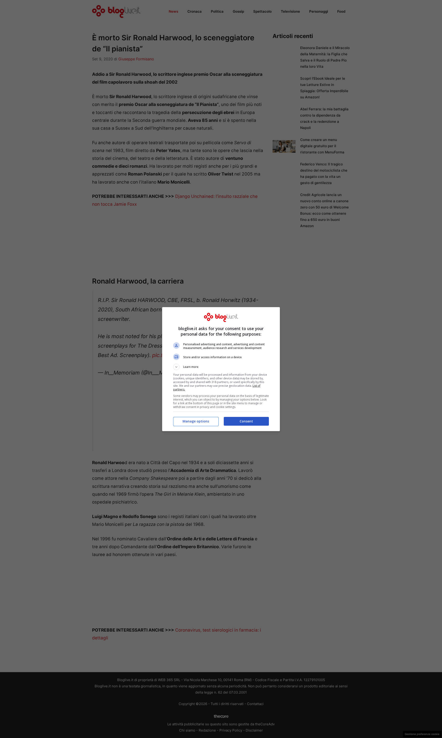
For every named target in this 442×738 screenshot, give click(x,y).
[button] (221, 367)
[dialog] (221, 369)
